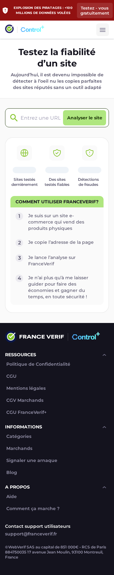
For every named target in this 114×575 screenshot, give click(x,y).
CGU (11, 376)
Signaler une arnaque (31, 460)
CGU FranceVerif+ (26, 412)
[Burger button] (102, 29)
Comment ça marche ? (33, 508)
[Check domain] (12, 118)
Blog (11, 472)
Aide (11, 496)
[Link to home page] (9, 29)
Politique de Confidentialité (38, 364)
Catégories (18, 436)
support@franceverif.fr (31, 534)
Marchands (19, 448)
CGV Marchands (24, 400)
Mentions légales (26, 388)
